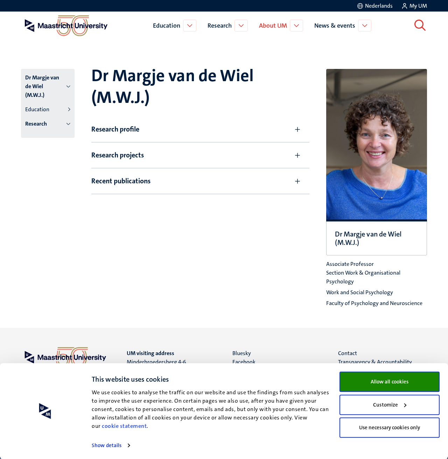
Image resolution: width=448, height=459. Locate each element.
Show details (106, 445)
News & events (334, 25)
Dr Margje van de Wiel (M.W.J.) (42, 86)
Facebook (243, 362)
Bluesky (241, 353)
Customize (385, 404)
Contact (347, 353)
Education (166, 25)
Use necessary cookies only (389, 427)
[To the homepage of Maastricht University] (66, 25)
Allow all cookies (390, 381)
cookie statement (124, 426)
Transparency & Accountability (375, 362)
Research (220, 25)
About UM (273, 25)
